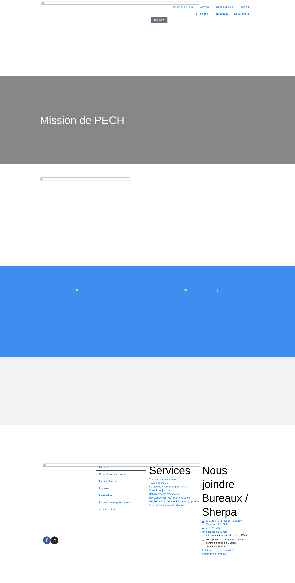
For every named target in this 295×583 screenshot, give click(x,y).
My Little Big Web (164, 577)
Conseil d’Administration (113, 474)
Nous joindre (241, 13)
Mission (103, 467)
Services (204, 6)
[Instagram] (54, 540)
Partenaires (201, 13)
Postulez (244, 6)
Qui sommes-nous (182, 6)
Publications (221, 13)
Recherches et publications (114, 502)
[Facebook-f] (47, 540)
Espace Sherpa (224, 6)
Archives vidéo (107, 509)
